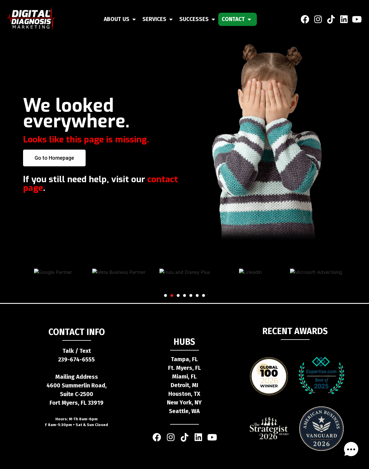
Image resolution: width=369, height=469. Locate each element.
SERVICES (154, 19)
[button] (165, 295)
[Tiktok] (184, 437)
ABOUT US (116, 19)
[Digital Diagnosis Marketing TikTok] (330, 19)
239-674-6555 (76, 359)
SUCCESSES (194, 19)
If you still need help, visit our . (100, 184)
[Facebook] (304, 19)
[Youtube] (356, 19)
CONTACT (233, 19)
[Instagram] (317, 19)
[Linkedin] (343, 19)
